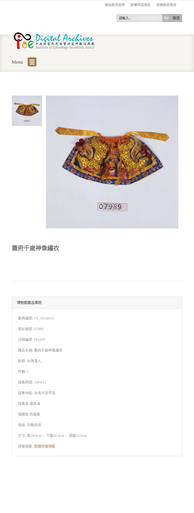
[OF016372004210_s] (27, 110)
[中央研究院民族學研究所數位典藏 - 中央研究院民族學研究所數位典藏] (54, 40)
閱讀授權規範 (44, 446)
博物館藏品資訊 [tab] (29, 303)
